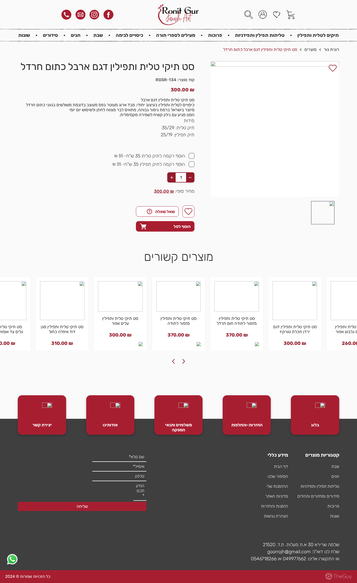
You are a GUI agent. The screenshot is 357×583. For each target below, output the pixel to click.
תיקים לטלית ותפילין (318, 35)
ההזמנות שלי (277, 486)
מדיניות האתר (276, 496)
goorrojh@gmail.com (289, 552)
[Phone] (66, 15)
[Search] (249, 15)
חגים (75, 35)
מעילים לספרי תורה (175, 35)
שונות (24, 35)
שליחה (82, 506)
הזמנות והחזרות (274, 506)
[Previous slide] (184, 361)
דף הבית (281, 466)
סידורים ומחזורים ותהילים (318, 496)
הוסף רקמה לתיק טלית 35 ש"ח (155, 156)
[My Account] (263, 15)
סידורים (50, 35)
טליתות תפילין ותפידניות (260, 35)
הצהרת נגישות (276, 516)
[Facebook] (108, 15)
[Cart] (291, 15)
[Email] (80, 15)
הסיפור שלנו (278, 476)
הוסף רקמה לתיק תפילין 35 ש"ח (154, 164)
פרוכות (215, 35)
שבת (98, 35)
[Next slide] (173, 361)
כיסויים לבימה (129, 35)
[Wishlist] (276, 15)
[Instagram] (94, 15)
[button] (323, 213)
